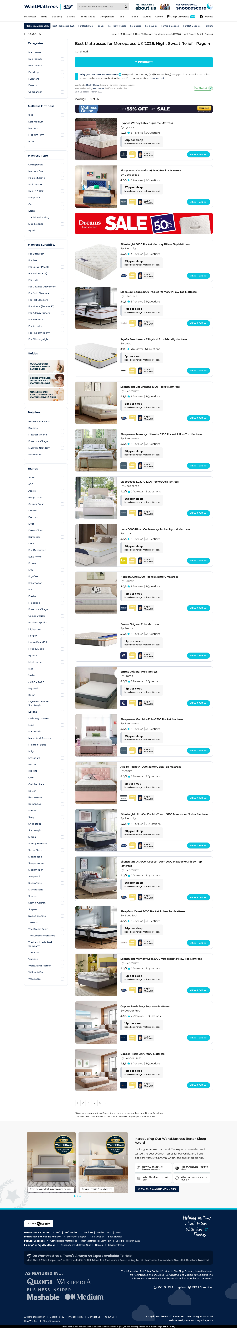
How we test (31, 1321)
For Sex (100, 26)
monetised (150, 1116)
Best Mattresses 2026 (63, 26)
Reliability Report (116, 1245)
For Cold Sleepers (170, 26)
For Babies (135, 26)
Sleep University (51, 1321)
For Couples (151, 26)
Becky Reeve (92, 85)
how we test (157, 78)
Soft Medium (72, 1232)
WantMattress (183, 1316)
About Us (109, 1316)
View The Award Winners (157, 1189)
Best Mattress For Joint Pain (96, 1240)
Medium (88, 1232)
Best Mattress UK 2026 (128, 1240)
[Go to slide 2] (77, 1196)
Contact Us (94, 1316)
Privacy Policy (76, 1316)
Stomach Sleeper (76, 1236)
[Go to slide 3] (80, 1196)
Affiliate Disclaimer (34, 1316)
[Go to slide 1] (74, 1196)
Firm (118, 1232)
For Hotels (209, 26)
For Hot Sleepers (192, 26)
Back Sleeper (115, 1236)
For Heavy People (117, 26)
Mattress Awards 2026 (37, 26)
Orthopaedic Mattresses (63, 1240)
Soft (58, 1232)
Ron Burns (98, 88)
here (118, 1113)
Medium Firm (104, 1232)
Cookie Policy (57, 1316)
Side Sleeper (97, 1236)
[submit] (126, 7)
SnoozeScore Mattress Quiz (76, 1245)
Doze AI (99, 1245)
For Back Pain (85, 26)
